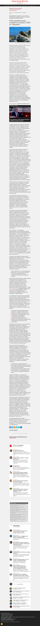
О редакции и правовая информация (7, 619)
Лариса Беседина (16, 488)
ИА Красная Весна (13, 103)
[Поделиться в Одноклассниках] (14, 427)
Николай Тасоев (12, 12)
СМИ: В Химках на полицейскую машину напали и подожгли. (20, 603)
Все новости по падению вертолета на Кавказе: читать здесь (21, 597)
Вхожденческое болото (18, 450)
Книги (31, 5)
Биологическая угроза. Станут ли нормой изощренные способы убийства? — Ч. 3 (20, 490)
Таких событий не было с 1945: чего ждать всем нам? (21, 594)
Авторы (19, 5)
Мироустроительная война (15, 8)
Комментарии (24, 5)
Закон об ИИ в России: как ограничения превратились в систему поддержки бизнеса (20, 567)
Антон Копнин (15, 558)
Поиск (35, 5)
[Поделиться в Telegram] (12, 427)
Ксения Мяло (15, 479)
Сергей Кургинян (16, 449)
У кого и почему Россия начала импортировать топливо (20, 531)
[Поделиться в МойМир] (21, 427)
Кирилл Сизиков (16, 541)
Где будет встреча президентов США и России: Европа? (21, 606)
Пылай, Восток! (16, 466)
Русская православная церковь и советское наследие (20, 481)
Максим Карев (15, 465)
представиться (12, 437)
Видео (12, 5)
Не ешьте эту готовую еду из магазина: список (19, 588)
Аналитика (15, 5)
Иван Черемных (16, 535)
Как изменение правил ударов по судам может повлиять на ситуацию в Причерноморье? (21, 543)
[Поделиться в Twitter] (17, 427)
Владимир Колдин (16, 471)
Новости (8, 5)
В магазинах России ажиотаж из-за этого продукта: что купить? (20, 600)
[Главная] (20, 2)
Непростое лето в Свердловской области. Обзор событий (20, 537)
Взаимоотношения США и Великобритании (14, 10)
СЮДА (13, 621)
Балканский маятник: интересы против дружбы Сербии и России (20, 473)
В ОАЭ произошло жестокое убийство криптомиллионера (21, 591)
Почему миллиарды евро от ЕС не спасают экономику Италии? (20, 560)
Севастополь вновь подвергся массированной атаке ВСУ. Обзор (20, 575)
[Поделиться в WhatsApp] (19, 427)
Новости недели (16, 456)
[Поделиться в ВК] (10, 427)
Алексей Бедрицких (16, 529)
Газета (28, 5)
